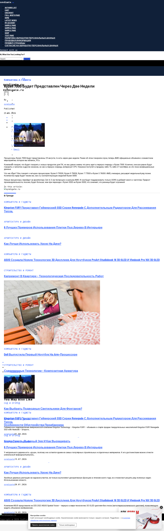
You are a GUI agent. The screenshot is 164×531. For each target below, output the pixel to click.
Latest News (11, 20)
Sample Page (10, 25)
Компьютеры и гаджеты (22, 89)
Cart (7, 10)
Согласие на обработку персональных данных (31, 45)
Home (7, 18)
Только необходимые (67, 525)
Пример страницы (15, 43)
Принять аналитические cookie (43, 525)
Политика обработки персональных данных (30, 38)
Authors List (11, 7)
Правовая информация (18, 40)
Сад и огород (16, 113)
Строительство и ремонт (23, 101)
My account (10, 23)
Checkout (9, 12)
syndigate (9, 104)
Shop (7, 33)
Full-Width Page (12, 15)
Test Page (9, 35)
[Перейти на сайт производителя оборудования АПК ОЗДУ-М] (140, 518)
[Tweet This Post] (84, 120)
